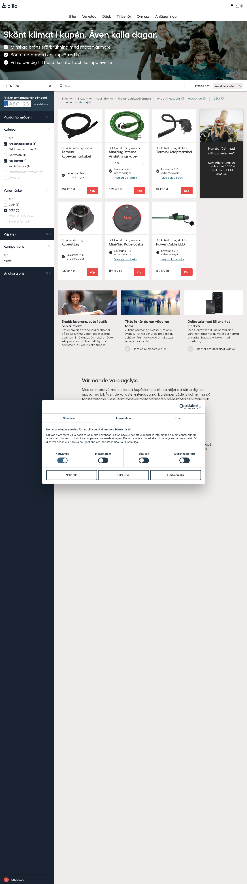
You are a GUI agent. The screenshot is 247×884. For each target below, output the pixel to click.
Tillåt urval (123, 475)
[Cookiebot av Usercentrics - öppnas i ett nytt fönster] (185, 406)
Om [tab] (177, 418)
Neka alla (71, 475)
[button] (170, 98)
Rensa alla (17, 879)
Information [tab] (123, 418)
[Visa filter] (50, 85)
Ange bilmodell (42, 103)
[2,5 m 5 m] (127, 163)
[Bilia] (9, 6)
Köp (92, 190)
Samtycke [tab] (69, 418)
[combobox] (121, 86)
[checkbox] (27, 138)
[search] (121, 86)
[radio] (27, 255)
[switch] (103, 460)
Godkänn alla (175, 475)
